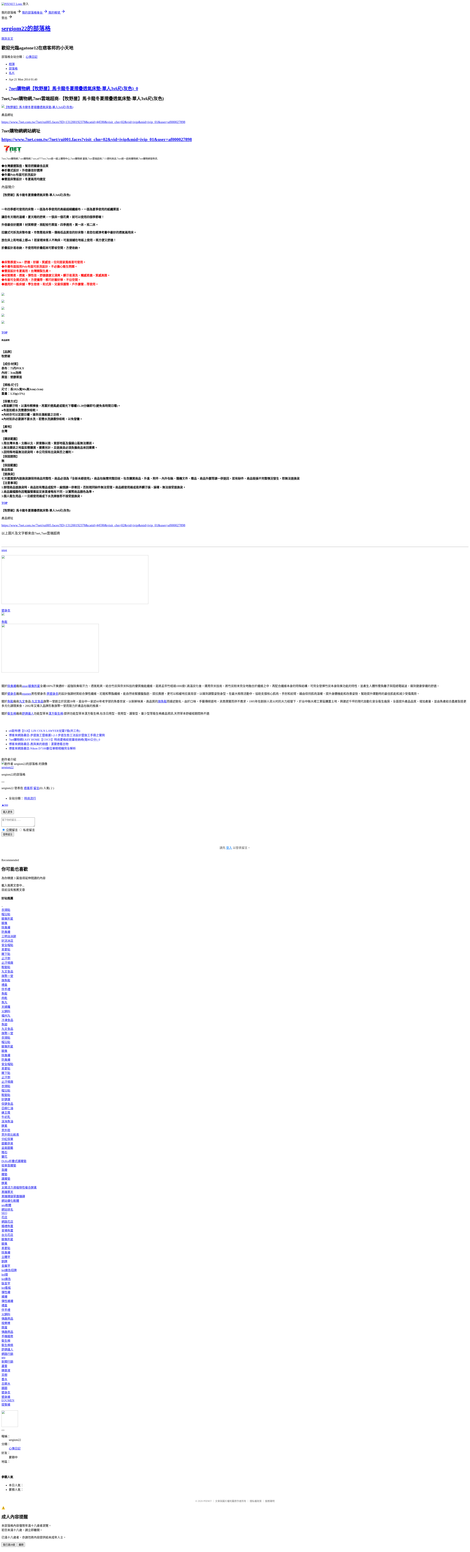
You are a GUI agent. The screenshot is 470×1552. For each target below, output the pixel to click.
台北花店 (7, 1234)
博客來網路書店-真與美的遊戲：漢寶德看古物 (38, 744)
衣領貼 (5, 909)
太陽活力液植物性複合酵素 (19, 1187)
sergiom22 (7, 767)
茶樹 (4, 1374)
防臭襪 (5, 931)
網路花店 (7, 1221)
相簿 (12, 64)
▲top (4, 804)
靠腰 (4, 1169)
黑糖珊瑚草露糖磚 (13, 1196)
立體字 (5, 1257)
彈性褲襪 (7, 1301)
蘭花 (4, 1156)
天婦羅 (5, 1006)
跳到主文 (7, 38)
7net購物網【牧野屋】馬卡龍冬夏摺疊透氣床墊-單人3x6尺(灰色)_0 (73, 88)
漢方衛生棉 (55, 713)
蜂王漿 (5, 1112)
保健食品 (7, 1103)
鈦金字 (5, 1283)
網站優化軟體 (10, 1200)
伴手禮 (5, 989)
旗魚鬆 (162, 701)
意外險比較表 (10, 1134)
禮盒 (4, 984)
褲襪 (4, 1296)
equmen (26, 693)
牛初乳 (5, 1117)
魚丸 (4, 1002)
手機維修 (7, 1336)
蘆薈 (4, 1366)
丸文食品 (37, 701)
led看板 (6, 1287)
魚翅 (4, 1024)
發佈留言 (7, 834)
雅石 (4, 1152)
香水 (4, 1379)
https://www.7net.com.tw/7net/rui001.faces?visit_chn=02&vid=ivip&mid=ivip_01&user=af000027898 (96, 139)
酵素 (4, 1125)
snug (4, 550)
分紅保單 (7, 1139)
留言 (36, 788)
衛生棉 (11, 713)
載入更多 (7, 812)
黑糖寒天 (7, 1192)
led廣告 (6, 1279)
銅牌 (4, 1261)
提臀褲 (5, 1404)
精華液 (5, 1370)
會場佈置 (7, 1230)
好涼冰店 (7, 940)
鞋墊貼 (5, 967)
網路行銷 (7, 1353)
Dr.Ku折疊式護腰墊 (13, 1161)
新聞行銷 (7, 1361)
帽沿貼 (5, 914)
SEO (4, 1213)
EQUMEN (7, 1400)
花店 (4, 1217)
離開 (21, 1544)
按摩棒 (5, 1323)
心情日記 (31, 56)
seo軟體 (6, 1205)
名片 (12, 73)
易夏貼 (5, 949)
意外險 (5, 1130)
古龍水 (5, 1383)
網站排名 (7, 1209)
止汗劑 (5, 958)
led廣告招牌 (9, 1270)
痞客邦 (28, 788)
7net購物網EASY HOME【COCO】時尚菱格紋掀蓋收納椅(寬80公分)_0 (54, 739)
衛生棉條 (7, 1345)
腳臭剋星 (34, 686)
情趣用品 (7, 1318)
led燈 (4, 1274)
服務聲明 (270, 1501)
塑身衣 (5, 610)
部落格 (13, 68)
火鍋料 (5, 1011)
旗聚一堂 (7, 976)
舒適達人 (28, 713)
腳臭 (4, 923)
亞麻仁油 (7, 1108)
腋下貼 (5, 954)
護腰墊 (5, 1178)
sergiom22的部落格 (26, 28)
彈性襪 (5, 1292)
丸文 (22, 701)
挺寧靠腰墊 (8, 1165)
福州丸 (5, 1015)
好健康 (5, 1099)
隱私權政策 (256, 1501)
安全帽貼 (7, 945)
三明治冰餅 (8, 936)
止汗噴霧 (7, 962)
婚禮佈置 (7, 1226)
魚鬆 (4, 621)
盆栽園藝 (7, 1147)
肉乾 (4, 998)
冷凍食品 (7, 1020)
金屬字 (5, 1265)
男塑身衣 (52, 693)
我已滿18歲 (9, 1544)
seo (3, 1357)
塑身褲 (5, 1396)
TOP (4, 332)
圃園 (4, 1388)
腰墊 (4, 1174)
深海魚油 (7, 1121)
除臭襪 (11, 686)
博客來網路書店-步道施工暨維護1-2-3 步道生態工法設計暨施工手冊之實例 (57, 735)
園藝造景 (7, 1143)
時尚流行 (30, 798)
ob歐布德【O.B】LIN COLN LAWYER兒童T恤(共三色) (44, 730)
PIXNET (207, 1501)
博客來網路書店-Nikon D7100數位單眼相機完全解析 (42, 748)
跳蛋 (4, 1327)
